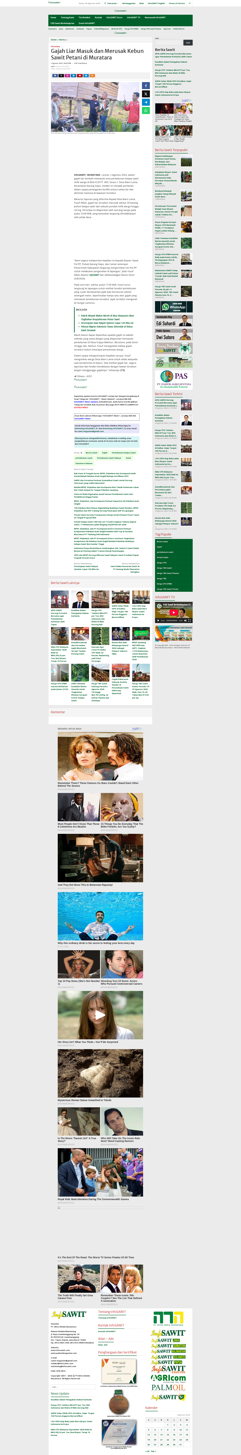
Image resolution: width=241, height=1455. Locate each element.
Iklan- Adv (103, 1345)
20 (155, 1439)
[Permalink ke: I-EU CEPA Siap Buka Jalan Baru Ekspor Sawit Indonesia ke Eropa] (141, 597)
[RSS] (92, 75)
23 (174, 1439)
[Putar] (158, 620)
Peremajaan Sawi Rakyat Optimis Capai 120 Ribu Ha (107, 322)
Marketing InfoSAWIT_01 (86, 428)
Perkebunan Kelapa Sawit (124, 452)
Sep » (153, 1451)
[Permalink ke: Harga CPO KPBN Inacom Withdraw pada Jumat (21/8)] (60, 673)
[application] (174, 612)
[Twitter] (61, 75)
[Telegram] (86, 75)
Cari (157, 38)
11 (187, 1429)
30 (174, 1444)
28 (161, 1444)
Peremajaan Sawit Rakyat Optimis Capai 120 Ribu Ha (86, 566)
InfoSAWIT (94, 274)
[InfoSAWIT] (54, 2)
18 (187, 1434)
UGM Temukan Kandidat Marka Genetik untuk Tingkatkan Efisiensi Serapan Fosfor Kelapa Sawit (79, 692)
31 (180, 1444)
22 (168, 1439)
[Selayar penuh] (189, 620)
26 (148, 1444)
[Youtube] (80, 75)
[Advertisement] (61, 179)
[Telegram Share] (146, 102)
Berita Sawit (92, 452)
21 (161, 1439)
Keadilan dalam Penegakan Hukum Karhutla (80, 613)
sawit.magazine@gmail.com (90, 431)
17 (180, 1434)
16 (174, 1434)
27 (155, 1444)
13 (155, 1434)
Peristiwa (55, 46)
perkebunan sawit (84, 458)
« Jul (147, 1451)
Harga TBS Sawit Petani (167, 589)
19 (148, 1439)
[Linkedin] (73, 75)
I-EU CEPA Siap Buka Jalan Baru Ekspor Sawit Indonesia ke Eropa (139, 611)
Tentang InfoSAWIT (107, 1317)
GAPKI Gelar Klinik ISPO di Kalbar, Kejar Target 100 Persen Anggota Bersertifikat (120, 611)
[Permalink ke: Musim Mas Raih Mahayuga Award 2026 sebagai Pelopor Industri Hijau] (121, 633)
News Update (60, 1394)
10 (180, 1429)
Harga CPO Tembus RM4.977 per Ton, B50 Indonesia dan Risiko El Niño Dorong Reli (172, 73)
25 (187, 1439)
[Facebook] (55, 75)
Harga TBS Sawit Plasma (168, 573)
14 (161, 1434)
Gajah (104, 452)
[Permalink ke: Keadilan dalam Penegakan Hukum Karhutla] (80, 599)
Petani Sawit (162, 557)
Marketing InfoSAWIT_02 (114, 428)
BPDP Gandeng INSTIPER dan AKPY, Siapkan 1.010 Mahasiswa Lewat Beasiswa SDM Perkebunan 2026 (140, 651)
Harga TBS (161, 578)
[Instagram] (67, 75)
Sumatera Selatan (83, 463)
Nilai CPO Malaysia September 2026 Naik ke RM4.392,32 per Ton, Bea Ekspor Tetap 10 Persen (71, 1432)
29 (168, 1444)
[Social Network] (190, 3)
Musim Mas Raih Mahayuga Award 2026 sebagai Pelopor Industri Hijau (120, 648)
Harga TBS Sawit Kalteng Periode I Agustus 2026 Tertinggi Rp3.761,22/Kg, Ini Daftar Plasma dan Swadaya (100, 692)
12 (148, 1434)
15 (168, 1434)
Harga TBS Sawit (164, 568)
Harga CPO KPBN (164, 584)
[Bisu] (185, 620)
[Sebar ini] (146, 85)
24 (180, 1439)
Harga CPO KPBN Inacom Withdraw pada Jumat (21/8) (59, 686)
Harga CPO (162, 562)
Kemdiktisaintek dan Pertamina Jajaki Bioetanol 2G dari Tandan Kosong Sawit (79, 648)
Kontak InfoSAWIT (107, 1331)
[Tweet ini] (146, 93)
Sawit (128, 458)
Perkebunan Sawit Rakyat (109, 458)
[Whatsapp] (146, 110)
